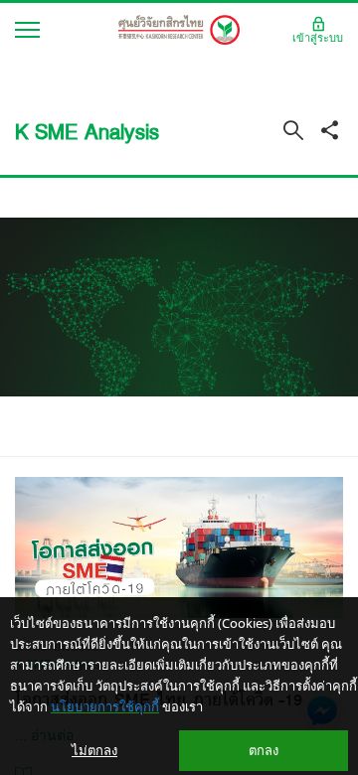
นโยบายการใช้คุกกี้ (105, 706)
